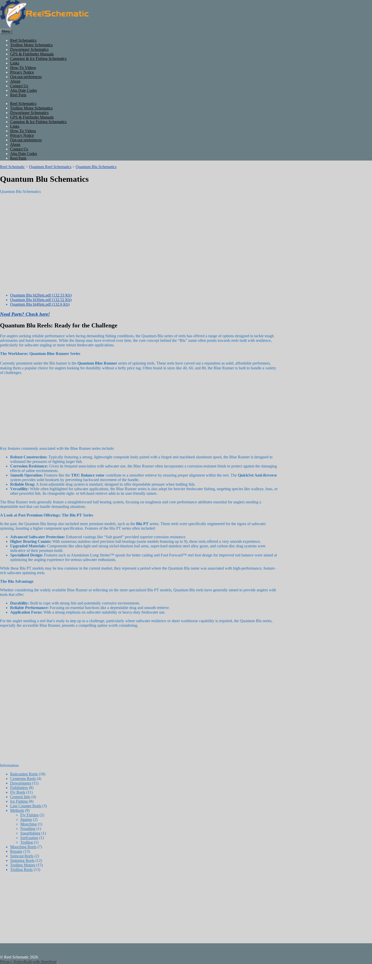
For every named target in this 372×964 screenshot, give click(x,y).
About (15, 81)
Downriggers (20, 783)
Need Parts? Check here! (25, 314)
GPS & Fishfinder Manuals (32, 54)
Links (14, 63)
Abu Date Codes (23, 90)
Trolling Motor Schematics (31, 45)
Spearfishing (30, 833)
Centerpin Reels (23, 778)
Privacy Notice (22, 72)
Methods (17, 810)
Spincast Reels (21, 856)
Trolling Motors (22, 865)
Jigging (26, 819)
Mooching (28, 824)
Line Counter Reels (25, 806)
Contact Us (19, 86)
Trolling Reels (21, 869)
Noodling (27, 828)
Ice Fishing (19, 801)
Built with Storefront (40, 961)
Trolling (26, 842)
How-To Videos (23, 67)
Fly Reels (17, 792)
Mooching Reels (23, 847)
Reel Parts (18, 95)
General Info (20, 797)
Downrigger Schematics (29, 49)
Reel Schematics (23, 40)
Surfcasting (29, 838)
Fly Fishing (29, 815)
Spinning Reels (22, 860)
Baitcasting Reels (24, 774)
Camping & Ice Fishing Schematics (38, 58)
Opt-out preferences (26, 77)
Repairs (16, 851)
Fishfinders (19, 788)
